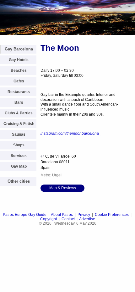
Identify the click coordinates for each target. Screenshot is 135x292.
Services (19, 156)
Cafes (19, 81)
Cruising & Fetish (18, 124)
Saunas (18, 134)
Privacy (84, 214)
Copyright (48, 219)
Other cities (19, 181)
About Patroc (62, 214)
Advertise (87, 219)
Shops (18, 145)
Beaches (19, 70)
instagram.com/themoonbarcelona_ (70, 133)
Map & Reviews (62, 188)
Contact (68, 219)
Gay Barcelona (19, 49)
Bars (18, 102)
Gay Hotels (19, 60)
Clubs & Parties (19, 113)
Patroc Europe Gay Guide (24, 214)
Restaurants (19, 92)
